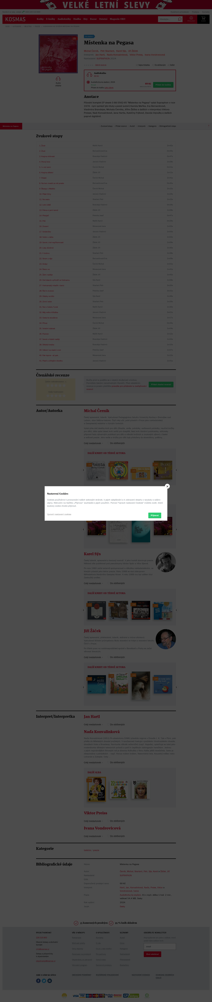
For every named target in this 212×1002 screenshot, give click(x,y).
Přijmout (155, 515)
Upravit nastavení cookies (59, 514)
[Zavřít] (167, 486)
